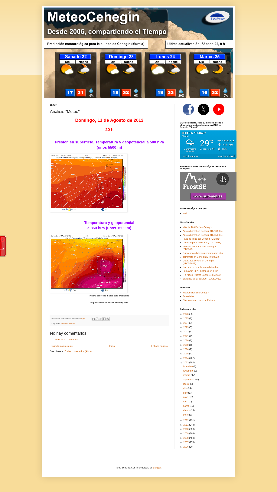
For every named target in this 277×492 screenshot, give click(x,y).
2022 (186, 331)
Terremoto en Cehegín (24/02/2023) (201, 257)
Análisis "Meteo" (68, 323)
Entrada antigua (159, 346)
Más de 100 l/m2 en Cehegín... (198, 227)
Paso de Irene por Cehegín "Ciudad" (201, 239)
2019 (186, 345)
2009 (186, 433)
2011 (186, 424)
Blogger (157, 467)
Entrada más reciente (62, 346)
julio (185, 388)
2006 (186, 447)
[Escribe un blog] (97, 319)
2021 (186, 336)
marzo (186, 406)
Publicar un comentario (66, 339)
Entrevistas (188, 296)
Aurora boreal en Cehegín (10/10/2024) (203, 231)
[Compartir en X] (101, 319)
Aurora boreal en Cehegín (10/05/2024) (203, 235)
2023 (186, 327)
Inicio (112, 346)
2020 (186, 340)
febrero (187, 410)
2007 (186, 442)
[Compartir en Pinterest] (108, 319)
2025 (186, 318)
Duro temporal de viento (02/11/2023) (202, 242)
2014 (186, 358)
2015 (186, 353)
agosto (186, 384)
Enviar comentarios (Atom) (78, 351)
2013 (186, 362)
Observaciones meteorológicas (199, 300)
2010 (186, 429)
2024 (186, 323)
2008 (186, 438)
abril (185, 401)
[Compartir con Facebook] (104, 319)
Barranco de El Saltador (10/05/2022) (202, 278)
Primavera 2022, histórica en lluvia (200, 271)
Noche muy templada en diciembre (201, 267)
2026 (186, 314)
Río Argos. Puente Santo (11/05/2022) (202, 275)
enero (186, 415)
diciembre (188, 366)
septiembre (189, 379)
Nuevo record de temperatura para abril (203, 253)
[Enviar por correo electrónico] (93, 319)
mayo (186, 397)
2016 (186, 349)
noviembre (188, 370)
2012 (186, 420)
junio (185, 392)
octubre (187, 375)
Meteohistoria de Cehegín (196, 292)
